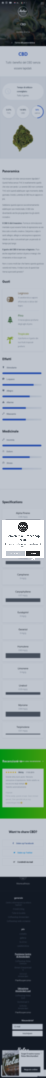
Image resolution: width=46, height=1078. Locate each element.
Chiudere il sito (15, 553)
